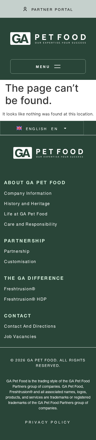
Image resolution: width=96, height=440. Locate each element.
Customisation (20, 261)
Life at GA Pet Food (25, 213)
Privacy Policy (48, 421)
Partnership (17, 251)
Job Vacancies (20, 336)
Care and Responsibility (30, 223)
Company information (28, 193)
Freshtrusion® (20, 288)
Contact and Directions (30, 325)
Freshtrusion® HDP (25, 298)
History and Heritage (27, 203)
